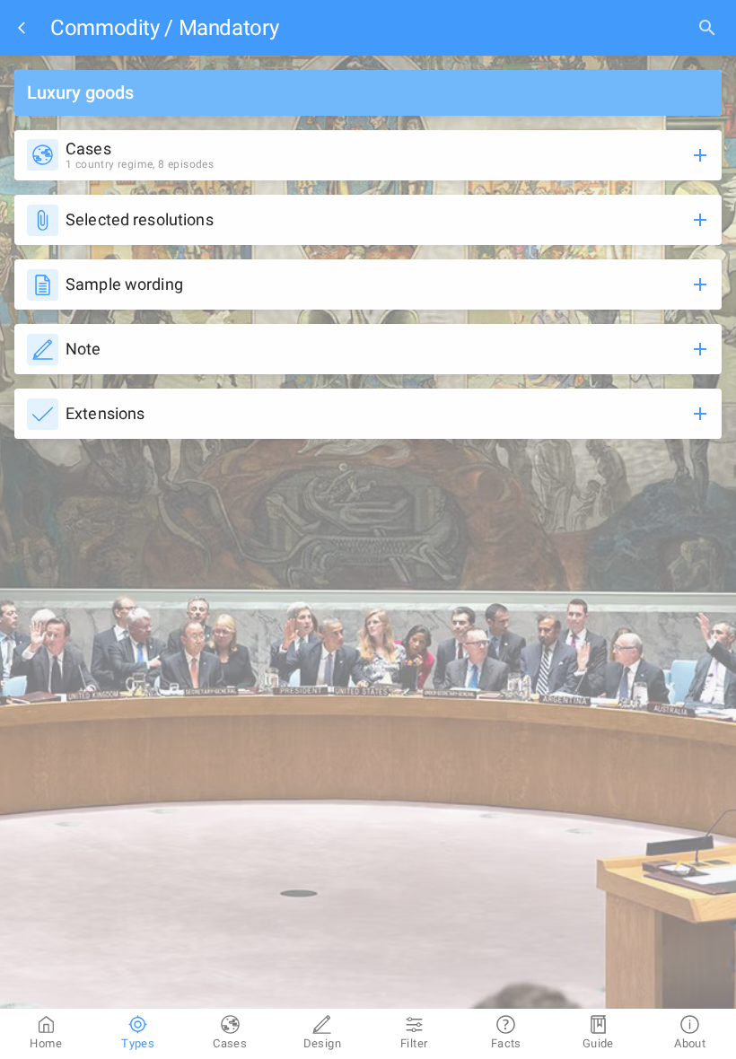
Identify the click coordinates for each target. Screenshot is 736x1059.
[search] (707, 27)
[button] (368, 155)
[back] (25, 28)
